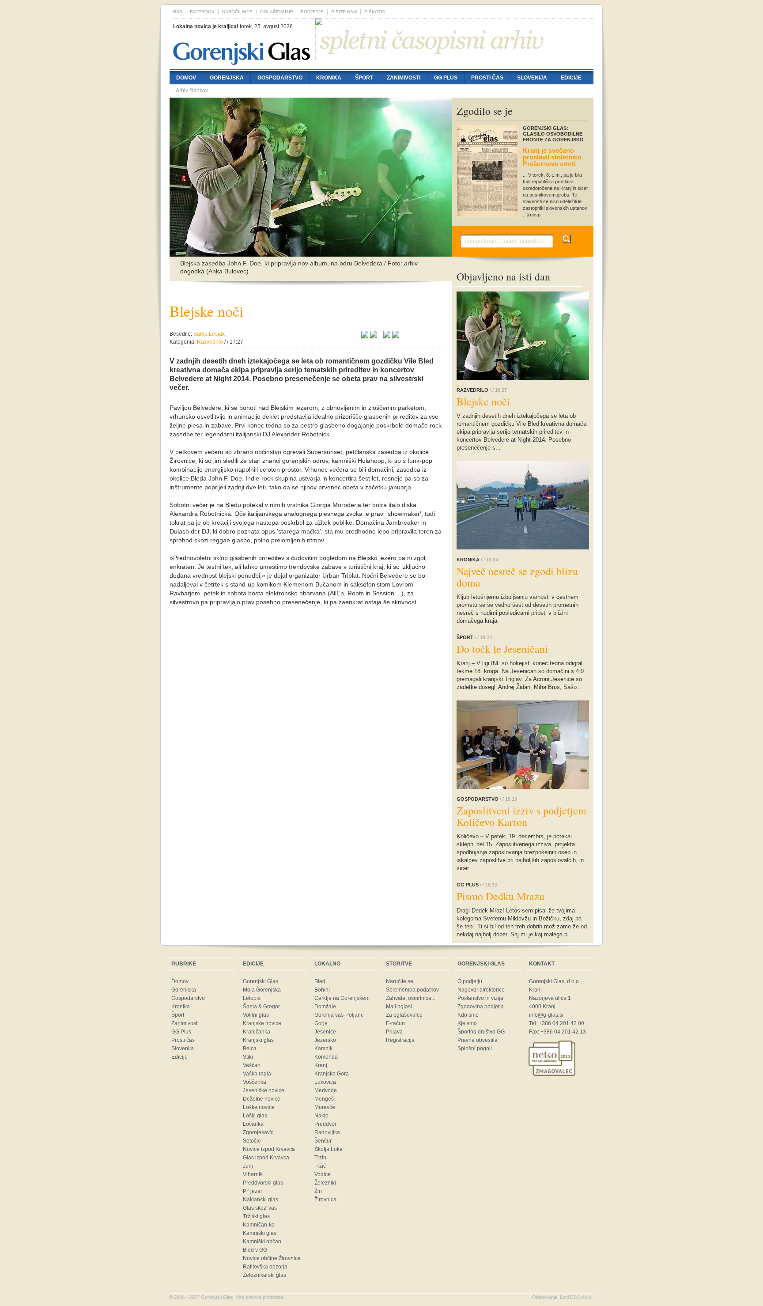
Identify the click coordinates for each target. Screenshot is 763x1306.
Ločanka (253, 1124)
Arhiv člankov (192, 90)
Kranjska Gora (331, 1074)
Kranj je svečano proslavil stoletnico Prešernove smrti (552, 157)
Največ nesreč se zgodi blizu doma (517, 577)
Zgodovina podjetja (480, 1006)
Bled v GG (255, 1250)
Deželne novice (261, 1099)
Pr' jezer (252, 1191)
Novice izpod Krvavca (269, 1149)
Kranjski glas (258, 1040)
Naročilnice (237, 11)
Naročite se (399, 981)
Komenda (326, 1057)
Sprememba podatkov (412, 990)
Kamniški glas (259, 1233)
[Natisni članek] (395, 335)
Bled (319, 981)
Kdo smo (468, 1015)
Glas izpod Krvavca (266, 1158)
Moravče (324, 1107)
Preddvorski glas (263, 1183)
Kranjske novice (262, 1023)
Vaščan (252, 1065)
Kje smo (467, 1023)
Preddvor (325, 1124)
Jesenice (325, 1032)
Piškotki (374, 11)
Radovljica (327, 1132)
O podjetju (469, 981)
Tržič (320, 1166)
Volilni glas (256, 1015)
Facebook (202, 11)
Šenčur (323, 1141)
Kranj (320, 1065)
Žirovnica (325, 1199)
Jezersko (325, 1040)
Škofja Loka (328, 1149)
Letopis (252, 998)
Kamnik (323, 1048)
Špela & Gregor (261, 1006)
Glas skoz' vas (260, 1208)
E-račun (395, 1023)
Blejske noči (483, 401)
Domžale (325, 1006)
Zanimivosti (403, 78)
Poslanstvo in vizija (480, 998)
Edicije (571, 78)
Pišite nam (344, 11)
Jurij (248, 1166)
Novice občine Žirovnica (272, 1258)
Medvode (325, 1090)
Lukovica (325, 1082)
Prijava (394, 1032)
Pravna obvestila (477, 1040)
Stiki (248, 1057)
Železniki (325, 1183)
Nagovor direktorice (481, 990)
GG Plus (445, 78)
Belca (250, 1048)
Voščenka (254, 1082)
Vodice (322, 1174)
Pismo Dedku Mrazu (500, 896)
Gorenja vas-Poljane (339, 1015)
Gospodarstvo (279, 78)
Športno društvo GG (481, 1032)
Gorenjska (227, 78)
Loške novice (259, 1107)
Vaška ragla (257, 1074)
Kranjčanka (256, 1032)
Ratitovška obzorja (265, 1267)
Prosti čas (487, 78)
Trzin (320, 1158)
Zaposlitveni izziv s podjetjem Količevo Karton (521, 816)
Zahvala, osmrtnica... (410, 998)
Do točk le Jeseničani (502, 649)
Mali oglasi (399, 1006)
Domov (186, 78)
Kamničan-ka (259, 1225)
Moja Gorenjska (262, 990)
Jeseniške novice (263, 1090)
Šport (364, 78)
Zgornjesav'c (258, 1132)
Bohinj (322, 990)
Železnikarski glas (264, 1275)
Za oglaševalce (404, 1015)
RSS (177, 11)
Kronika (328, 78)
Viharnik (253, 1174)
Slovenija (532, 78)
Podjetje (312, 11)
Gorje (321, 1023)
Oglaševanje (276, 11)
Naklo (321, 1116)
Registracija (400, 1040)
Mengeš (324, 1099)
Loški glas (255, 1116)
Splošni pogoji (474, 1048)
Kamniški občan (262, 1241)
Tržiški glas (256, 1216)
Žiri (318, 1191)
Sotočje (252, 1141)
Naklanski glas (260, 1199)
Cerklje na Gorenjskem (342, 998)
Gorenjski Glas (260, 981)
